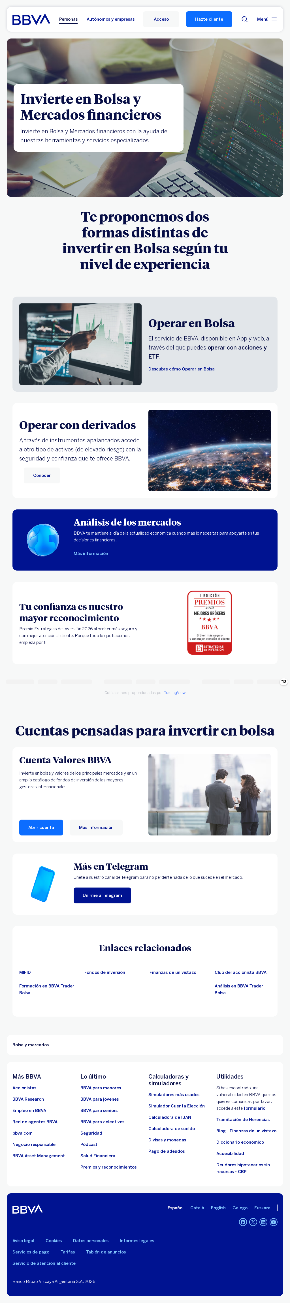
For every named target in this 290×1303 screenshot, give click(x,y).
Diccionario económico (240, 1142)
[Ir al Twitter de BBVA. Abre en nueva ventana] (253, 1222)
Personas (68, 19)
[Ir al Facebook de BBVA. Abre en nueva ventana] (243, 1222)
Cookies (54, 1240)
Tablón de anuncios (106, 1252)
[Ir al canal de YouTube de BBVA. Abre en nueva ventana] (274, 1222)
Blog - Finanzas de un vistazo (246, 1130)
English (218, 1207)
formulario (254, 1108)
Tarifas (68, 1252)
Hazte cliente (209, 19)
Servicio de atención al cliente (44, 1263)
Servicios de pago (30, 1252)
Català (197, 1207)
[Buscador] (244, 19)
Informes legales (137, 1240)
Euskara (262, 1207)
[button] (161, 19)
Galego (240, 1207)
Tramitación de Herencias (243, 1119)
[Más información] (209, 794)
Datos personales (90, 1240)
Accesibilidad (230, 1153)
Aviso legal (23, 1240)
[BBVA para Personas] (31, 19)
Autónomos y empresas (111, 19)
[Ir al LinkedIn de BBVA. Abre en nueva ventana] (263, 1222)
